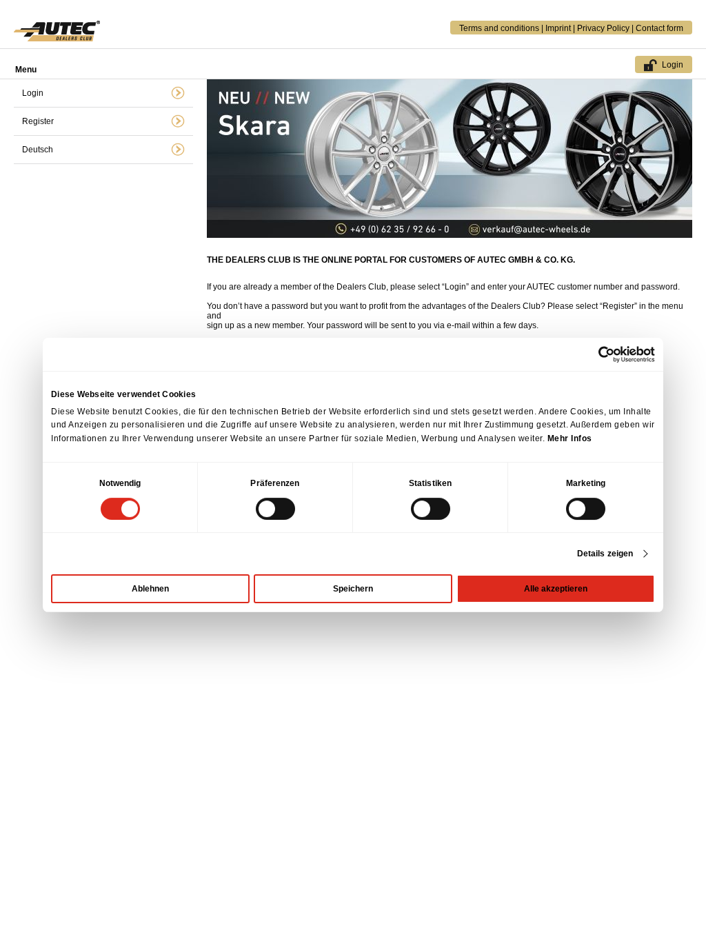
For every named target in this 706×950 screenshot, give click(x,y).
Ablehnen (150, 589)
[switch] (275, 509)
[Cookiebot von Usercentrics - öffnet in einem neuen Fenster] (594, 354)
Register (38, 121)
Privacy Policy (603, 28)
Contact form (659, 28)
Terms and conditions (499, 28)
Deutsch (37, 149)
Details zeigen (605, 553)
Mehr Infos (569, 438)
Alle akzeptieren (555, 589)
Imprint (558, 28)
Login (672, 65)
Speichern (353, 589)
